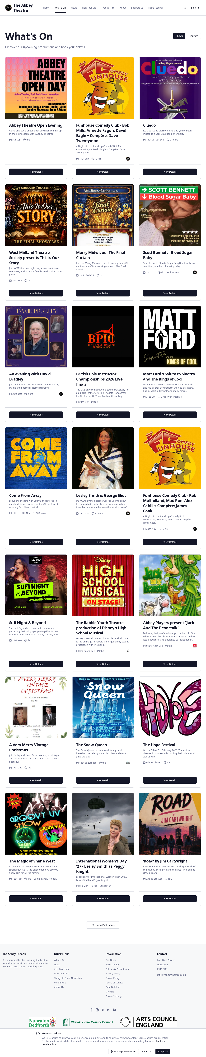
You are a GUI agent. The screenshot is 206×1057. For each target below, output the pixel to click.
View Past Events (106, 925)
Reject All (147, 1051)
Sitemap (110, 991)
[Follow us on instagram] (97, 1010)
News (74, 7)
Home (46, 7)
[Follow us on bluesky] (114, 1010)
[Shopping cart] (185, 8)
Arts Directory (61, 969)
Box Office (111, 960)
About (123, 7)
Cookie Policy (112, 978)
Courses (193, 35)
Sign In (195, 7)
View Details (36, 171)
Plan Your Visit (89, 7)
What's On (60, 7)
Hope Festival (155, 7)
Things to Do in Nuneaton (68, 978)
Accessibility (112, 964)
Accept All (162, 1051)
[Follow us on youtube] (108, 1010)
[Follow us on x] (103, 1010)
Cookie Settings (114, 996)
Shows (179, 35)
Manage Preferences (125, 1051)
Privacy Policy (113, 973)
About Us (59, 987)
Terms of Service (114, 982)
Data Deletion (113, 987)
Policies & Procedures (117, 969)
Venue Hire (108, 7)
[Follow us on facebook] (91, 1010)
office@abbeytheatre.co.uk (171, 974)
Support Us (137, 7)
